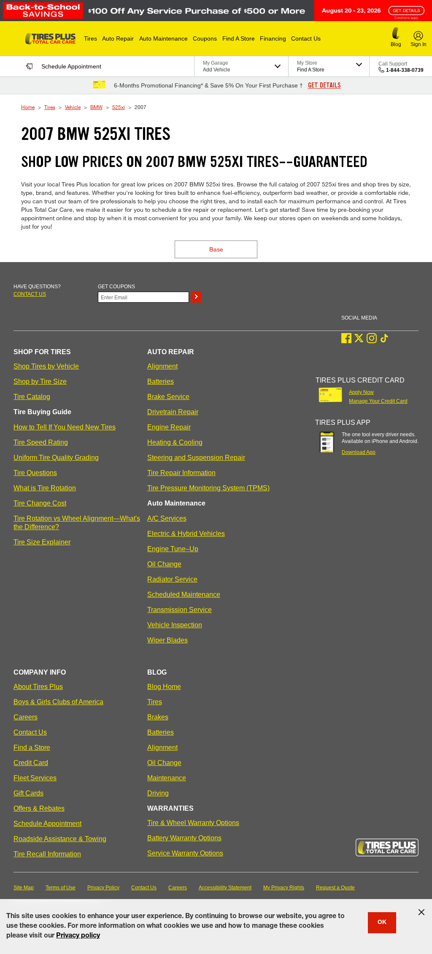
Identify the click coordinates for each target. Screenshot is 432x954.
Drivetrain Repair (172, 411)
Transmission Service (179, 609)
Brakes (157, 717)
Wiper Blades (167, 640)
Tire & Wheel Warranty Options (193, 822)
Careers (26, 717)
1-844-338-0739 (405, 70)
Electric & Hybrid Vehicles (186, 533)
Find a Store (32, 747)
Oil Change (164, 564)
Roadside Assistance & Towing (60, 838)
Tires (49, 107)
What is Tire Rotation (45, 488)
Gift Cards (28, 793)
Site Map (24, 888)
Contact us (30, 294)
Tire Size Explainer (42, 542)
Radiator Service (172, 579)
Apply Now (361, 392)
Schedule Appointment (47, 823)
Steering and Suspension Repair (196, 457)
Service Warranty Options (185, 853)
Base (216, 249)
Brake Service (168, 396)
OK (382, 923)
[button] (90, 38)
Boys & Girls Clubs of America (58, 701)
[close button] (421, 912)
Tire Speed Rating (41, 442)
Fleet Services (35, 778)
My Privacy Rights (283, 888)
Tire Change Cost (40, 503)
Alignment (162, 366)
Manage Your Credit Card (378, 401)
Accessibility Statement (225, 888)
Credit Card (31, 762)
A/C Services (166, 518)
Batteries (160, 381)
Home (28, 107)
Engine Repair (169, 427)
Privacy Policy (103, 888)
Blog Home (164, 686)
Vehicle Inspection (174, 625)
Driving (158, 793)
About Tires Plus (38, 686)
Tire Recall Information (47, 854)
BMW (96, 107)
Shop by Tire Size (40, 381)
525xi (118, 107)
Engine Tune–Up (172, 548)
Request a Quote (335, 888)
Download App (358, 452)
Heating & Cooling (174, 442)
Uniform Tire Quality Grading (56, 457)
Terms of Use (61, 888)
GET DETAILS (324, 85)
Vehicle (73, 107)
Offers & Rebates (39, 808)
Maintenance (166, 778)
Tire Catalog (32, 396)
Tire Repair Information (181, 472)
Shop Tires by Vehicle (46, 366)
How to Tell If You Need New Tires (65, 427)
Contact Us (30, 732)
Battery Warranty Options (184, 838)
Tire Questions (35, 472)
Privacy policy (78, 936)
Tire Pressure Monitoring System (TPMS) (208, 488)
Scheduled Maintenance (183, 594)
